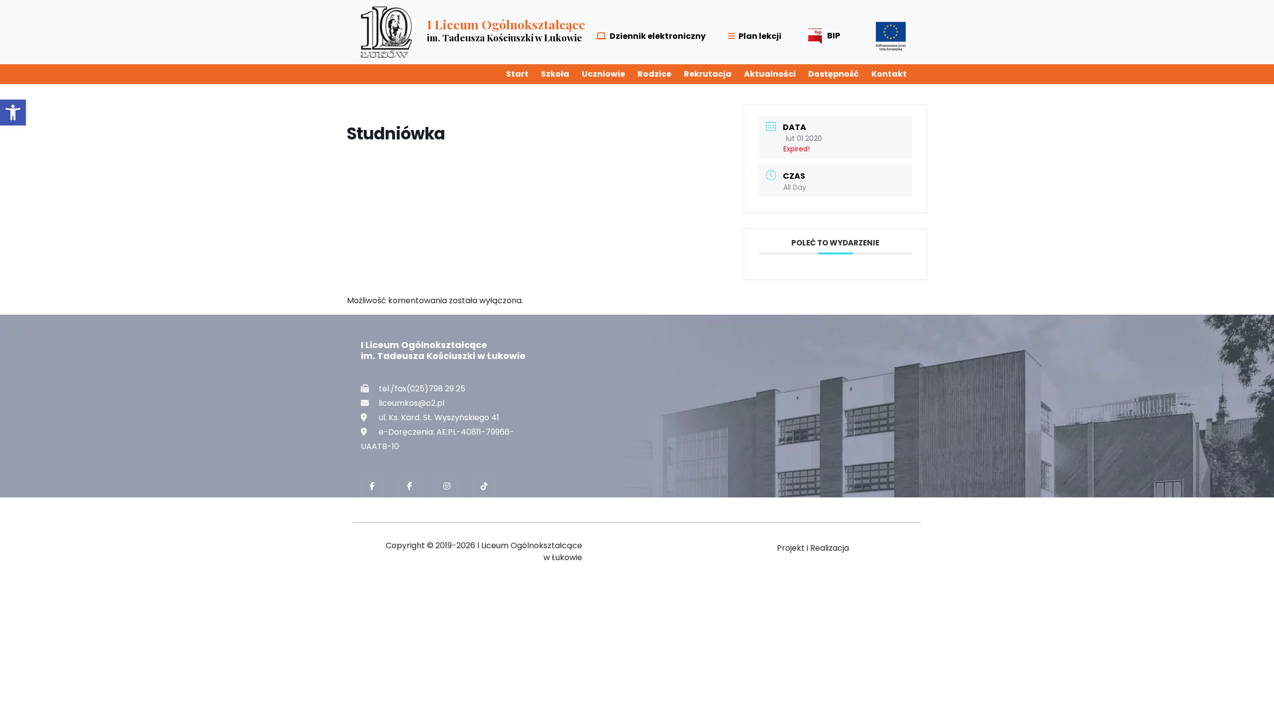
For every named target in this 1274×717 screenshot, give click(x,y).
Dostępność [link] (833, 74)
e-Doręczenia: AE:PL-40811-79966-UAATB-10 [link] (437, 439)
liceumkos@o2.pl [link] (411, 403)
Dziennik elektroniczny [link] (658, 36)
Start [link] (517, 74)
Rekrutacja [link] (708, 74)
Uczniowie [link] (603, 74)
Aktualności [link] (770, 74)
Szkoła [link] (555, 74)
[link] (13, 112)
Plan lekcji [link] (760, 36)
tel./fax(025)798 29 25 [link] (422, 388)
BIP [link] (833, 35)
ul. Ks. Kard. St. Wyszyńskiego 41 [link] (439, 417)
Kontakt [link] (889, 74)
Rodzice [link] (654, 74)
